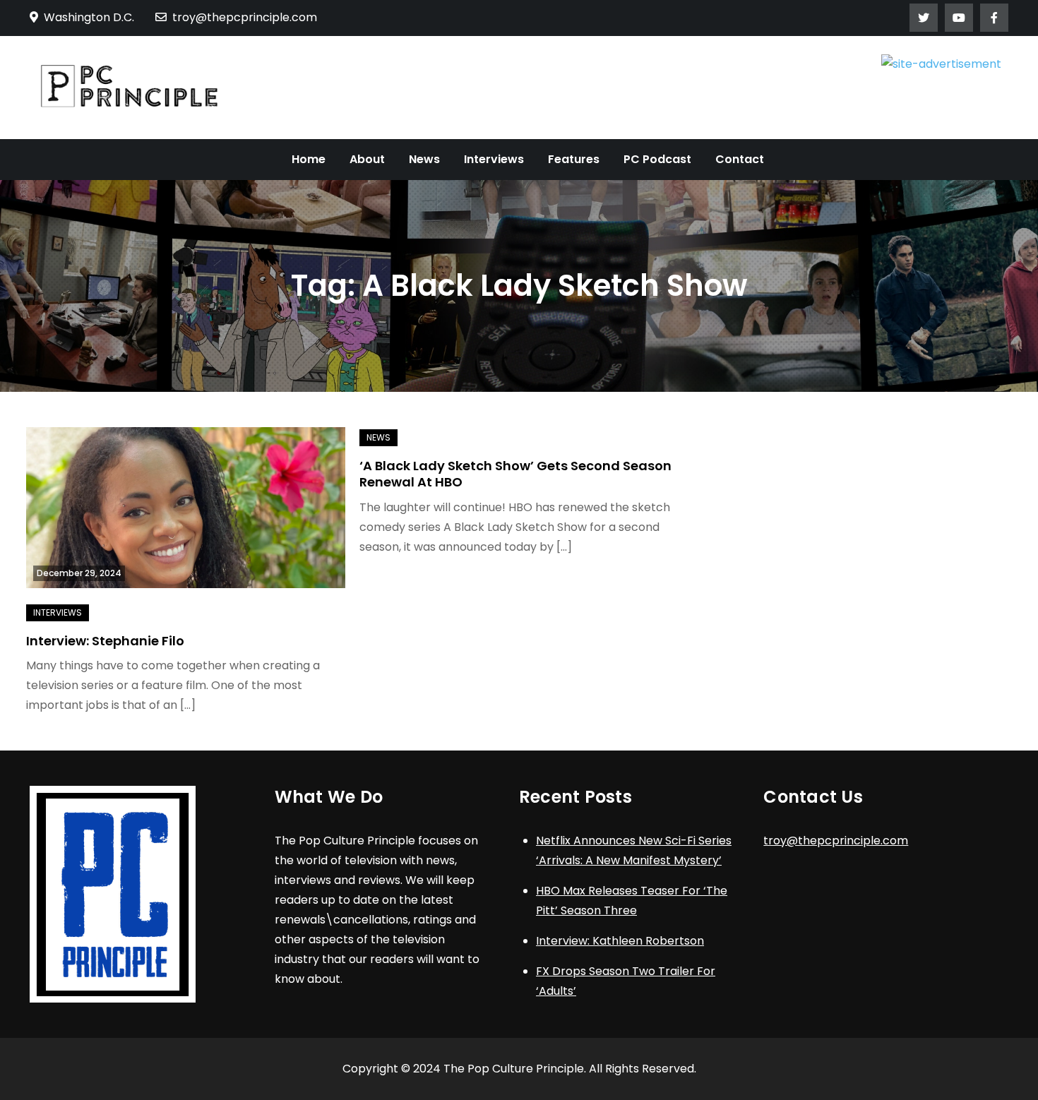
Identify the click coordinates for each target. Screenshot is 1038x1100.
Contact (739, 159)
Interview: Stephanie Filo (105, 641)
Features (573, 159)
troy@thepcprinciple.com (244, 17)
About (367, 159)
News (424, 159)
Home (309, 159)
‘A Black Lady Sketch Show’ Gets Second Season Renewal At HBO (515, 474)
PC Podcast (657, 159)
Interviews (494, 159)
